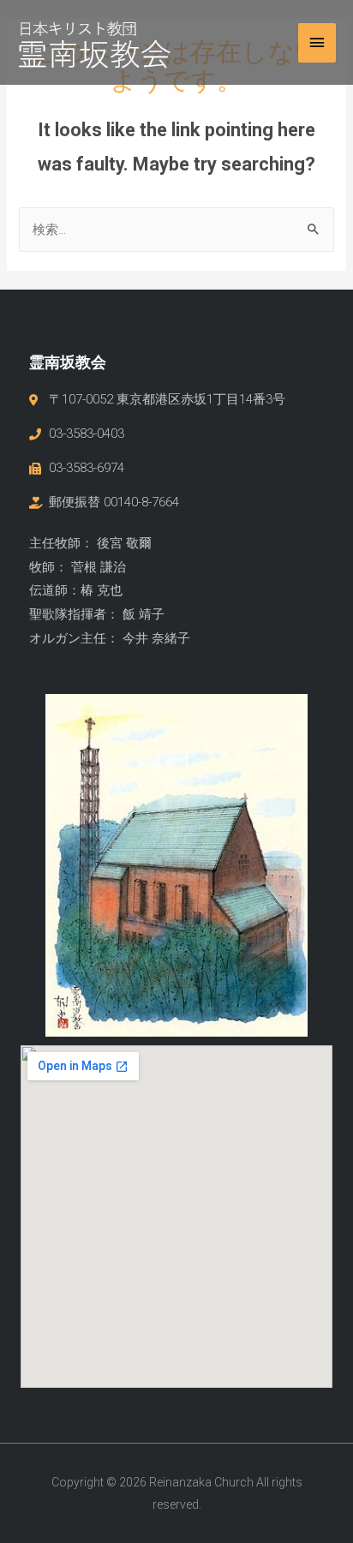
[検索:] (176, 229)
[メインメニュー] (317, 43)
